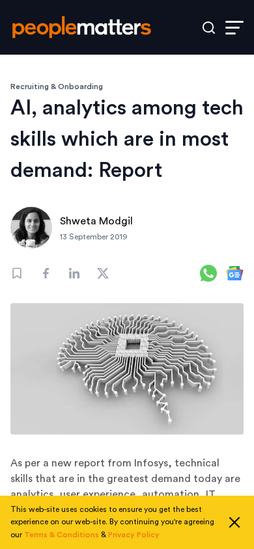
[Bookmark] (16, 273)
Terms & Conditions (61, 535)
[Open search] (209, 27)
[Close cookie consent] (234, 522)
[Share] (45, 273)
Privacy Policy (134, 535)
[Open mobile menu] (234, 27)
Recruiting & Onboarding (56, 86)
